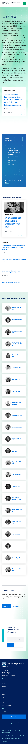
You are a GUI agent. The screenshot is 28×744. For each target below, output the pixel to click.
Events (3, 694)
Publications (5, 681)
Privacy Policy (21, 735)
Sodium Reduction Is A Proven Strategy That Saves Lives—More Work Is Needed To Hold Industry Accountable (13, 99)
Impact (3, 683)
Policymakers (5, 702)
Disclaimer (4, 741)
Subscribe (11, 645)
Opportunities (5, 689)
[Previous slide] (16, 139)
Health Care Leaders (6, 705)
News (3, 691)
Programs (4, 686)
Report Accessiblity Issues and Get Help (11, 738)
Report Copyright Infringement (9, 735)
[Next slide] (21, 139)
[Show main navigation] (24, 3)
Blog (3, 697)
